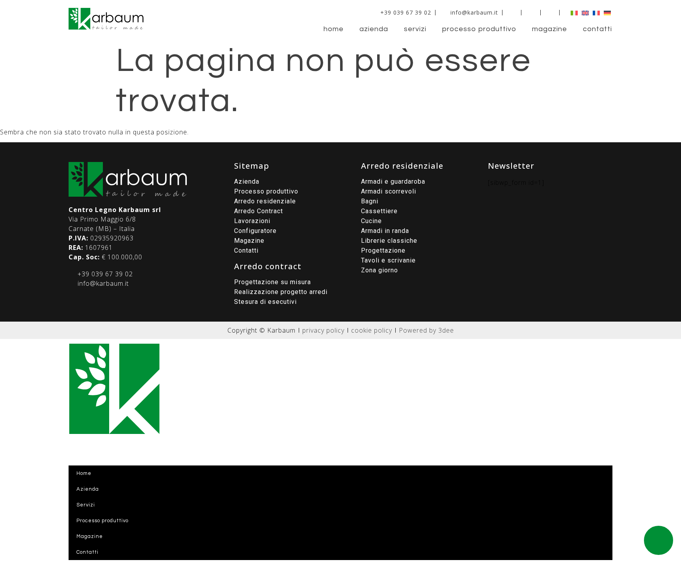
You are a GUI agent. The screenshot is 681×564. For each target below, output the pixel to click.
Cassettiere (379, 211)
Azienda (373, 29)
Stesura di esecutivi (265, 301)
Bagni (369, 201)
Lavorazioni (252, 221)
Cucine (371, 221)
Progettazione (383, 250)
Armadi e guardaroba (393, 181)
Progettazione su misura (272, 282)
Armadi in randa (385, 231)
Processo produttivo (479, 29)
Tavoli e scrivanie (388, 260)
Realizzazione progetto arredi (280, 292)
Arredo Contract (258, 211)
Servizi (415, 29)
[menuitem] (572, 12)
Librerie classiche (389, 240)
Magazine (549, 29)
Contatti (597, 29)
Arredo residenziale (265, 201)
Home (334, 29)
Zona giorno (379, 270)
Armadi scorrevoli (388, 191)
